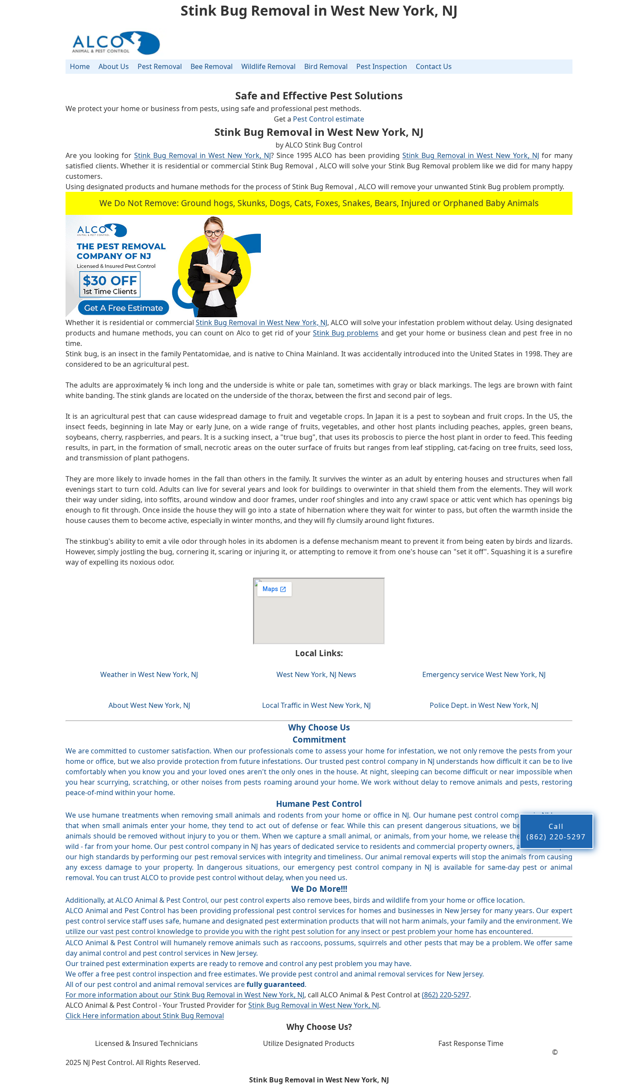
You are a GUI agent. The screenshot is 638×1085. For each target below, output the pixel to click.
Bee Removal (212, 66)
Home (80, 66)
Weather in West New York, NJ (149, 674)
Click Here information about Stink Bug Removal (145, 1015)
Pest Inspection (381, 66)
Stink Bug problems (345, 333)
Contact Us (434, 66)
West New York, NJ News (316, 674)
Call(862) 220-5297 (556, 832)
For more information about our (120, 995)
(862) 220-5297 (445, 995)
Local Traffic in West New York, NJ (316, 705)
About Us (114, 66)
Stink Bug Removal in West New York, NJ (202, 155)
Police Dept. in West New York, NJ (484, 705)
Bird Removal (326, 66)
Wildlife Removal (268, 66)
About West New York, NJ (149, 705)
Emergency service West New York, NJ (484, 674)
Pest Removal (160, 66)
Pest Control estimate (328, 119)
